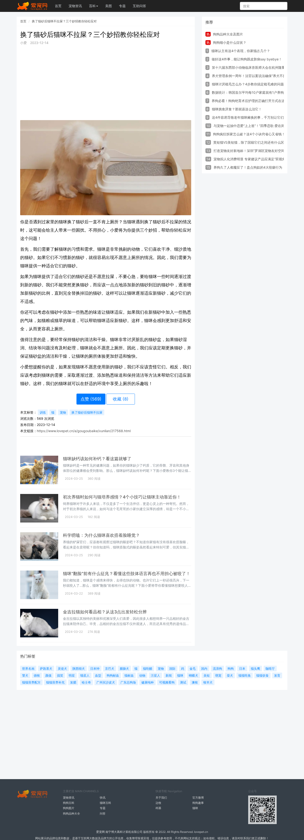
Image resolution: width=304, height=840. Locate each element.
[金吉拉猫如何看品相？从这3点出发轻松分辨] (39, 623)
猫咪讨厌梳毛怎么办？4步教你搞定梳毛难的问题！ (249, 84)
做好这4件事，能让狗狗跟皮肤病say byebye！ (247, 59)
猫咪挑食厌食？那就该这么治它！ (237, 109)
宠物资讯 (75, 6)
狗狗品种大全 (71, 813)
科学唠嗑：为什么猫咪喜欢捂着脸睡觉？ (101, 535)
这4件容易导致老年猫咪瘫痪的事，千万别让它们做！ (251, 117)
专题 (122, 6)
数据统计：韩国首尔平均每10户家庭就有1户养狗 (248, 92)
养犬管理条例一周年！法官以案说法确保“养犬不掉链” (251, 76)
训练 (43, 412)
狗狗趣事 (198, 803)
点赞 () (91, 398)
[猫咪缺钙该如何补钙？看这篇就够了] (39, 470)
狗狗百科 (68, 803)
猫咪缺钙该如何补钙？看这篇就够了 (97, 458)
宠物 (63, 412)
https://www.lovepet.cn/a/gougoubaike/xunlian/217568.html (84, 431)
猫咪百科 (105, 803)
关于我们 (161, 797)
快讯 (102, 797)
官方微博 (198, 797)
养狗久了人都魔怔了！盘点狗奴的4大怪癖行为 (248, 167)
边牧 (158, 803)
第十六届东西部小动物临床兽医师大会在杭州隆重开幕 (252, 67)
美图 (108, 6)
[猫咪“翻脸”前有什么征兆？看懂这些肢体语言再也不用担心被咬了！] (39, 585)
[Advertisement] (105, 82)
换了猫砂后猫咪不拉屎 (86, 412)
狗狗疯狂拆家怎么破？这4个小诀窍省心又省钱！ (249, 134)
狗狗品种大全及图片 (228, 34)
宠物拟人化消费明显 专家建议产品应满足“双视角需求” (253, 159)
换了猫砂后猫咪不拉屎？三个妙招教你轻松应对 (64, 21)
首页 (58, 6)
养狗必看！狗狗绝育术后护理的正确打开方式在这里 (250, 101)
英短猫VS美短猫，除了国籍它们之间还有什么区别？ (252, 142)
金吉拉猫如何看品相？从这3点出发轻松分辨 (105, 611)
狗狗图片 (68, 808)
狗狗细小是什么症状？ (229, 42)
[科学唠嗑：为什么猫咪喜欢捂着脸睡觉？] (39, 546)
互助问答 (139, 6)
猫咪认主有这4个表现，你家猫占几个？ (240, 51)
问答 (102, 813)
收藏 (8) (120, 398)
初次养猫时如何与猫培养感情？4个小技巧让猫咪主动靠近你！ (122, 496)
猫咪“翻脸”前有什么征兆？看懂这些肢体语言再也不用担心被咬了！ (126, 573)
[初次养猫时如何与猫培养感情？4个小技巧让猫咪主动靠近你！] (39, 508)
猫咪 (195, 808)
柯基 (158, 808)
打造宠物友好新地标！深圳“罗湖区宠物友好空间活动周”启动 (258, 151)
